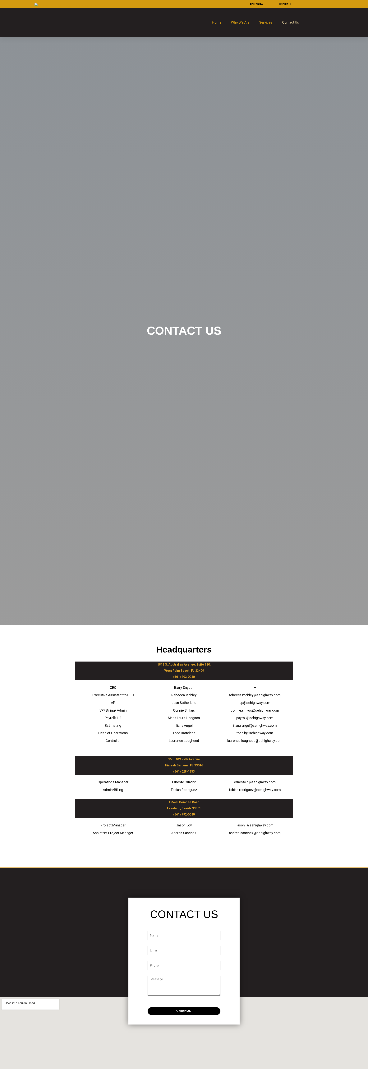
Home (216, 22)
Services (266, 22)
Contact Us (290, 22)
